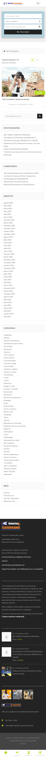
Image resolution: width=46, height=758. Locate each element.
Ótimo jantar (8, 432)
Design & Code (9, 386)
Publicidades (8, 437)
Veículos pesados (10, 469)
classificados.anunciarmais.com (13, 565)
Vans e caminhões (10, 466)
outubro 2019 (9, 314)
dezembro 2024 (9, 260)
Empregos (7, 400)
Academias (8, 335)
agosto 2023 (8, 297)
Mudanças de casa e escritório (15, 426)
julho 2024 (7, 274)
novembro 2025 (9, 228)
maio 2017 (7, 317)
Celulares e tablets (11, 369)
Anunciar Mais (31, 741)
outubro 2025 (9, 231)
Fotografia (7, 415)
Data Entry (8, 383)
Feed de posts (9, 495)
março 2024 (8, 285)
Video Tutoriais (9, 471)
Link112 (5, 561)
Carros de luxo (9, 358)
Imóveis (6, 420)
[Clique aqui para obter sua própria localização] (39, 26)
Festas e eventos (10, 409)
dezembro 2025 (9, 226)
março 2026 (8, 217)
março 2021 (8, 308)
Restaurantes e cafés (25, 104)
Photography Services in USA (15, 99)
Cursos (6, 380)
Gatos (6, 417)
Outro (6, 434)
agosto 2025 (8, 237)
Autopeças (8, 349)
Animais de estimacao (12, 341)
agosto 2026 (8, 203)
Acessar (7, 493)
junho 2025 (8, 243)
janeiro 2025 (8, 257)
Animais (6, 338)
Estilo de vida (8, 406)
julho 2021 (7, 299)
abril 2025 (7, 248)
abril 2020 (7, 311)
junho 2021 (8, 302)
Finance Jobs (8, 412)
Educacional (8, 392)
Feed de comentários (11, 498)
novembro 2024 (9, 263)
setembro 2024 (9, 268)
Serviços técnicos (10, 457)
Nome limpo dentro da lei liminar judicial (24, 173)
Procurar (24, 32)
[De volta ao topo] (38, 743)
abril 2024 (7, 282)
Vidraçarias (8, 474)
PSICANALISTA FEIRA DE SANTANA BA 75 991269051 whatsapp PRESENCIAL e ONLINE (27, 654)
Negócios (7, 429)
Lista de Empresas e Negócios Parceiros (16, 557)
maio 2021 (7, 305)
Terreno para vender (11, 460)
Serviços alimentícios (11, 454)
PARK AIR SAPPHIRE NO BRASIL (16, 149)
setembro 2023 (9, 294)
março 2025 (8, 251)
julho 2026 (7, 206)
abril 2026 (7, 214)
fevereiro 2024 (9, 288)
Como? (6, 378)
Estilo (6, 403)
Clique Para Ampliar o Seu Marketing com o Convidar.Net (22, 569)
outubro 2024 (9, 265)
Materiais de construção (12, 423)
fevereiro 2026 (9, 220)
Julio (5, 173)
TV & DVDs (8, 463)
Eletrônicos (8, 395)
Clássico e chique (10, 372)
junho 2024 (8, 277)
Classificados (8, 375)
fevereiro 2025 (9, 254)
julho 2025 (7, 240)
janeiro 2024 (8, 291)
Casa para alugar (10, 361)
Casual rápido (9, 366)
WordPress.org (9, 501)
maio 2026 (7, 211)
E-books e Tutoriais (11, 389)
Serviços (7, 449)
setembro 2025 (9, 234)
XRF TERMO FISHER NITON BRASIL (17, 135)
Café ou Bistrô (9, 355)
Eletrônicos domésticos (12, 397)
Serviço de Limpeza (11, 446)
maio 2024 (7, 280)
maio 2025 (7, 245)
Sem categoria (9, 443)
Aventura (7, 352)
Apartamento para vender (13, 343)
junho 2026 (8, 208)
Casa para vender (10, 363)
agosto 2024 (8, 271)
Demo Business (22, 182)
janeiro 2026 (8, 223)
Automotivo (8, 346)
